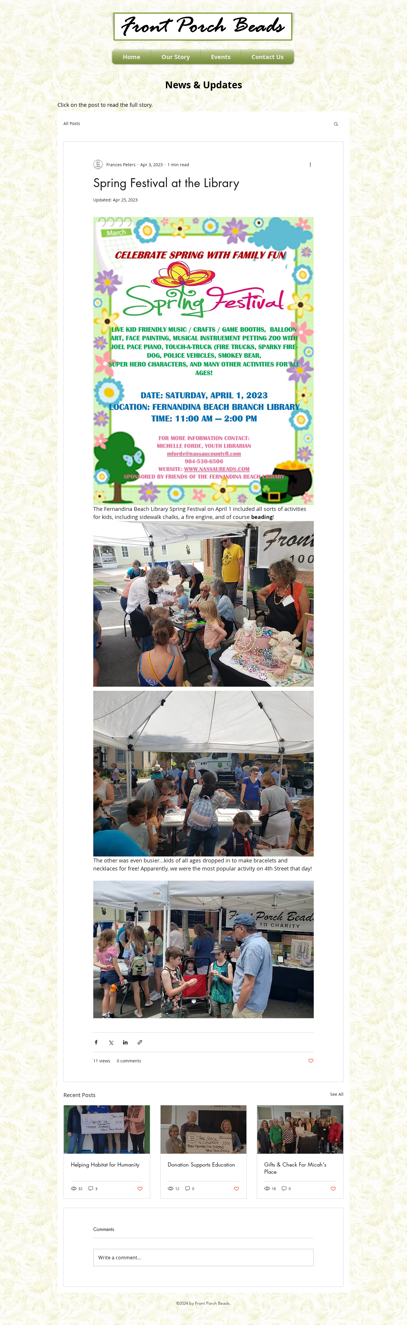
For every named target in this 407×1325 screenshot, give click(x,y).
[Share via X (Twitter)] (111, 1042)
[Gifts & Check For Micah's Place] (300, 1129)
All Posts (71, 123)
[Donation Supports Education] (204, 1129)
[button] (336, 123)
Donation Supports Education (201, 1164)
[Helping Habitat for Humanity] (107, 1129)
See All (337, 1094)
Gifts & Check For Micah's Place (295, 1168)
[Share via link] (140, 1042)
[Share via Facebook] (96, 1042)
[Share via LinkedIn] (125, 1042)
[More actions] (310, 164)
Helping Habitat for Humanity (105, 1164)
